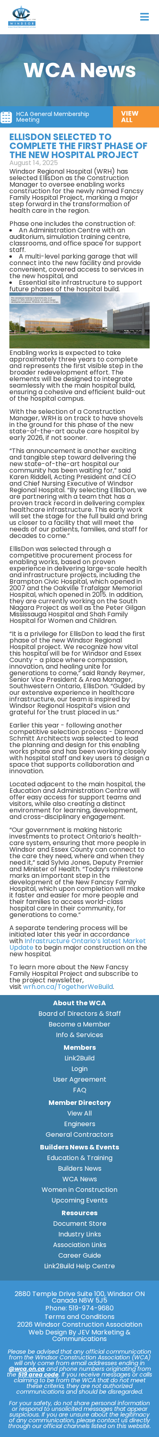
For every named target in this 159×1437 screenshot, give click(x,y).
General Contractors (79, 1134)
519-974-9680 (91, 1308)
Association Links (79, 1245)
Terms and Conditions (79, 1317)
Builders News (80, 1168)
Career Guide (79, 1255)
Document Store (79, 1223)
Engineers (79, 1124)
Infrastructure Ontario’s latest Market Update (77, 944)
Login (79, 1068)
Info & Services (79, 1035)
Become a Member (79, 1024)
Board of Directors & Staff (79, 1013)
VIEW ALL (130, 117)
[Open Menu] (144, 17)
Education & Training (80, 1158)
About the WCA (79, 1003)
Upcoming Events (79, 1200)
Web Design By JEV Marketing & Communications (79, 1335)
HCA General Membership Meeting (52, 117)
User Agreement (79, 1079)
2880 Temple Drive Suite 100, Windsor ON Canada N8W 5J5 (80, 1297)
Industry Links (79, 1234)
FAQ (79, 1090)
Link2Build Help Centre (79, 1266)
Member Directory (80, 1102)
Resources (79, 1213)
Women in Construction (79, 1189)
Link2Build (79, 1058)
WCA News (79, 1179)
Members (80, 1047)
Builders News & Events (79, 1147)
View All (79, 1113)
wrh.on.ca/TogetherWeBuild (68, 986)
